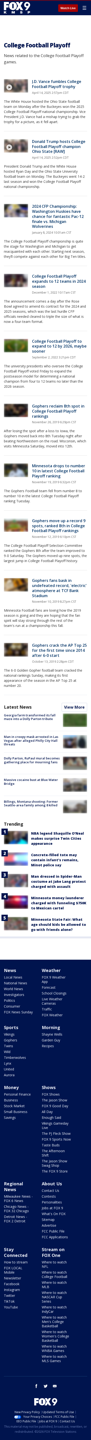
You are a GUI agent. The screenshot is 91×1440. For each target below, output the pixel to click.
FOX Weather (52, 1015)
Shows (49, 1087)
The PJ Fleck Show (56, 1133)
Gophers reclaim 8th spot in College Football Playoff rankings (58, 411)
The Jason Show (54, 1100)
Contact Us (50, 1190)
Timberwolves (15, 1057)
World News (13, 989)
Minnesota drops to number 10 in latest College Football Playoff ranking (58, 471)
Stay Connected (15, 1252)
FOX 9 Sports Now (56, 1139)
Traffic (47, 1009)
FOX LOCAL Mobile (13, 1270)
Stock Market (14, 1106)
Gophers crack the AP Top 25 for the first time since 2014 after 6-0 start (59, 650)
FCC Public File (53, 1231)
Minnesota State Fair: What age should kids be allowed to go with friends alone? (58, 924)
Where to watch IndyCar (54, 1309)
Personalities (52, 1202)
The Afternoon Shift (53, 1153)
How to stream (16, 1262)
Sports (11, 1027)
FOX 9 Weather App (54, 979)
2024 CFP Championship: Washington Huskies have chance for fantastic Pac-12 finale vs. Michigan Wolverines (58, 216)
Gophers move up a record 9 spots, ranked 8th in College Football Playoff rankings (58, 526)
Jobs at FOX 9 (52, 1208)
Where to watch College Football (54, 1274)
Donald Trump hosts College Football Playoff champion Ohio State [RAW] (58, 146)
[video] (16, 86)
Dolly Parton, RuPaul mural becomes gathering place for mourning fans (32, 760)
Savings (10, 1117)
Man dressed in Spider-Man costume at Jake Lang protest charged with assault (58, 881)
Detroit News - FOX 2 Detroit (15, 1218)
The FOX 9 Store (55, 1171)
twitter (46, 1386)
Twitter (9, 1295)
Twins (8, 1046)
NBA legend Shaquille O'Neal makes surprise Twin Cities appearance (57, 838)
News (10, 970)
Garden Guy (51, 1040)
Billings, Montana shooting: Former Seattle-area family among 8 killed (31, 803)
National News (15, 983)
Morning (51, 1027)
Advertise (49, 1225)
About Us (52, 1184)
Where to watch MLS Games (54, 1358)
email (55, 1386)
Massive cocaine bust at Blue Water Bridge (31, 782)
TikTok (9, 1301)
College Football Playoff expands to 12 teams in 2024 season (59, 281)
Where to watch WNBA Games (54, 1348)
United (9, 1069)
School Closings (54, 993)
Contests (49, 1196)
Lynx (7, 1063)
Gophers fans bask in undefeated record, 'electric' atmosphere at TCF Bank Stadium (59, 588)
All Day (47, 1111)
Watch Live (68, 8)
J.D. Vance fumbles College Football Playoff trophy (56, 84)
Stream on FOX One (53, 1252)
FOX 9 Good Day (55, 1106)
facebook (36, 1386)
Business (11, 1100)
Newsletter (12, 1278)
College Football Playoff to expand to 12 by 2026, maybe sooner (59, 346)
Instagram (12, 1289)
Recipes (48, 1046)
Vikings (9, 1034)
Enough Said (51, 1117)
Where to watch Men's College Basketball (54, 1321)
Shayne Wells (52, 1034)
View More (74, 707)
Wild (7, 1051)
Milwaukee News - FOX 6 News (18, 1198)
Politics (9, 1000)
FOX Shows (51, 1094)
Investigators (14, 994)
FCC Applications (55, 1237)
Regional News (13, 1186)
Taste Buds (51, 1145)
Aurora (9, 1075)
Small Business (15, 1111)
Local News (13, 977)
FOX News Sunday (18, 1012)
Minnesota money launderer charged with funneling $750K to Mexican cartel (58, 903)
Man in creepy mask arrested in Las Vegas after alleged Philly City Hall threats (31, 740)
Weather (51, 970)
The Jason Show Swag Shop (54, 1163)
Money (11, 1087)
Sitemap (48, 1219)
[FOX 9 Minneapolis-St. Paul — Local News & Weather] (18, 8)
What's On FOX (54, 1213)
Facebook (11, 1284)
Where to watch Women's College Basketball (55, 1336)
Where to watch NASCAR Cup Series (54, 1297)
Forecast (49, 987)
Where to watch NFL (54, 1264)
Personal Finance (17, 1094)
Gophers (10, 1040)
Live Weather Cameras (52, 1001)
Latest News (18, 707)
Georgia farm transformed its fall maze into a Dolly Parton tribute (30, 717)
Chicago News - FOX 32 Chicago (16, 1208)
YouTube (11, 1307)
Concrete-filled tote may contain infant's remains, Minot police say (54, 860)
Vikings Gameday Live (55, 1125)
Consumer (12, 1006)
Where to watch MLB (54, 1284)
